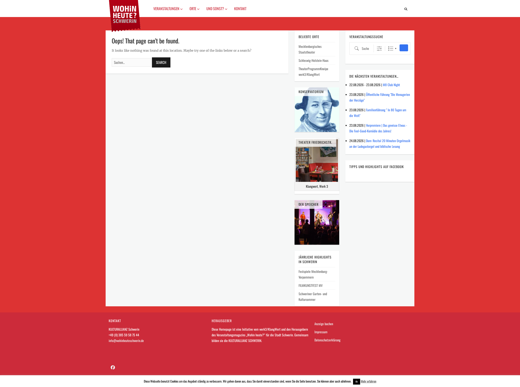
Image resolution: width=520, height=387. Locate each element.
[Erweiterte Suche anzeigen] (379, 48)
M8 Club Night (391, 84)
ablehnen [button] (346, 381)
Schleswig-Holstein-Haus (313, 60)
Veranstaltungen (166, 8)
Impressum (320, 331)
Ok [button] (356, 381)
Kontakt (240, 8)
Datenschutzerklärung (327, 340)
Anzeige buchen (323, 323)
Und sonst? (215, 8)
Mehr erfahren (368, 381)
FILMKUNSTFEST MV (311, 285)
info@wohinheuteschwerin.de (126, 340)
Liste (390, 48)
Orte (193, 8)
